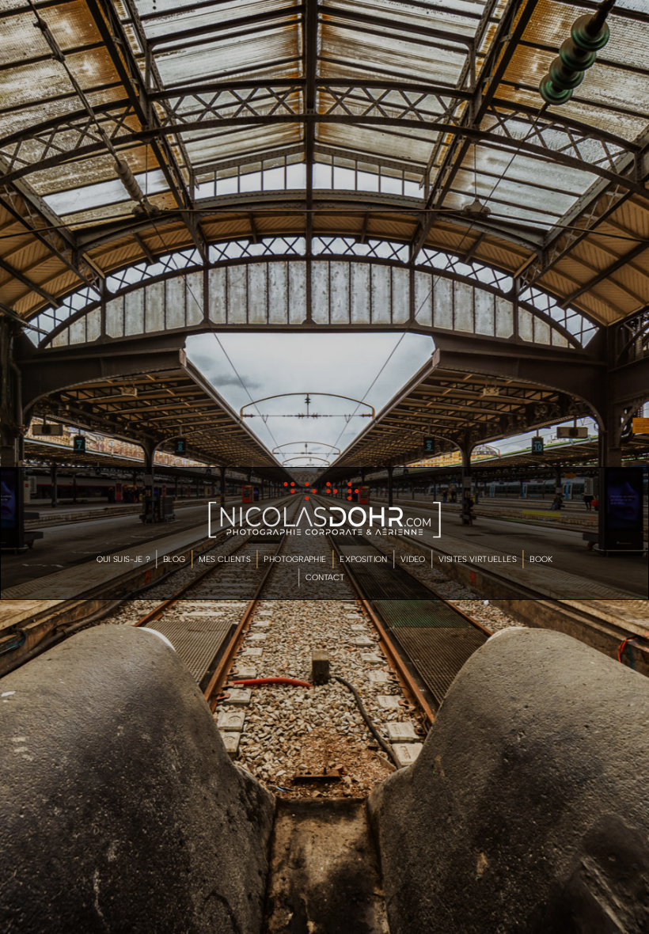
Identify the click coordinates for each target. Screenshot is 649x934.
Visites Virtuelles (477, 559)
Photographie (295, 559)
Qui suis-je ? (123, 559)
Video (412, 559)
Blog (174, 559)
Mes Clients (225, 559)
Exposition (363, 559)
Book (540, 559)
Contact (325, 578)
